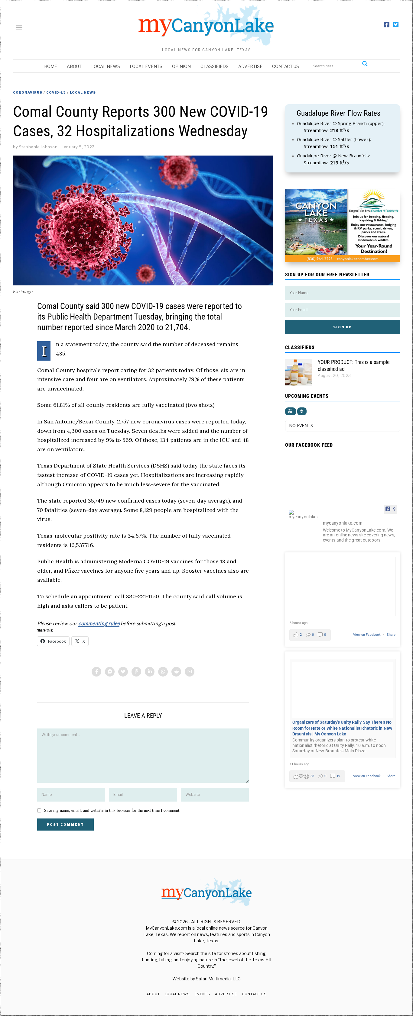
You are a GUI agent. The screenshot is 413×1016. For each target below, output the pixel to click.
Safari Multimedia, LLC (218, 978)
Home (50, 66)
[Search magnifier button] (365, 63)
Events (202, 994)
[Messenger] (110, 672)
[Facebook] (386, 24)
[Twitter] (396, 24)
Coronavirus (27, 92)
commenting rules (98, 623)
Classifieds (214, 66)
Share (391, 635)
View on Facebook (367, 635)
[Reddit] (176, 672)
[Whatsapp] (163, 672)
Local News (105, 66)
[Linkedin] (149, 672)
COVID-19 (56, 92)
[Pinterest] (136, 672)
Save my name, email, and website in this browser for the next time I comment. (112, 810)
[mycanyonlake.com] (303, 514)
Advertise (250, 66)
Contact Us (285, 66)
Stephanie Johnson (38, 146)
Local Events (146, 66)
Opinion (181, 66)
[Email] (189, 672)
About (74, 66)
